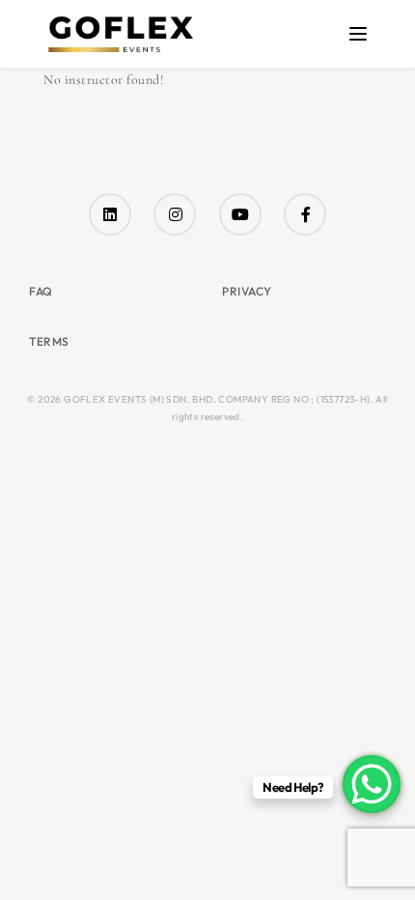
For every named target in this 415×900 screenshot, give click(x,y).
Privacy (247, 291)
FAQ (41, 291)
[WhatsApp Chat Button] (372, 784)
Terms (49, 341)
